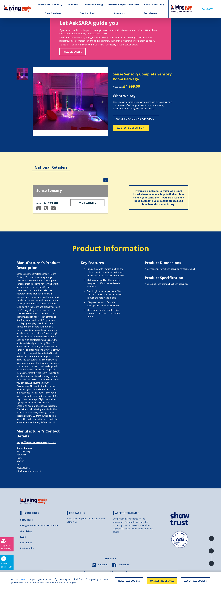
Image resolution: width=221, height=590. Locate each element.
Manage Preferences (162, 580)
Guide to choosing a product (136, 118)
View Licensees (72, 51)
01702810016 (23, 467)
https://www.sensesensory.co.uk (36, 442)
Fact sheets (150, 13)
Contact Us (72, 521)
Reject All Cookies (129, 580)
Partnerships (27, 548)
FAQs (23, 536)
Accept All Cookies (195, 580)
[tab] (51, 165)
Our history (26, 531)
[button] (38, 101)
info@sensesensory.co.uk (29, 471)
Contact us (26, 542)
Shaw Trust (26, 519)
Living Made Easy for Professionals (39, 525)
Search (209, 9)
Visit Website (87, 202)
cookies (22, 579)
